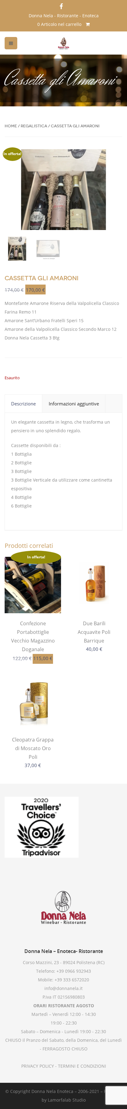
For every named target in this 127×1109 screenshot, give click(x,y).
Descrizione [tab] (23, 403)
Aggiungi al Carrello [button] (33, 600)
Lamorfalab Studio (67, 1100)
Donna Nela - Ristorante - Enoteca (64, 15)
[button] (112, 159)
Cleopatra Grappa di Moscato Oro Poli (33, 748)
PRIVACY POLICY (37, 1066)
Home (11, 126)
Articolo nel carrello (60, 24)
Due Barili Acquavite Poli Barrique (94, 632)
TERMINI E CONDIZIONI (81, 1066)
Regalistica (34, 126)
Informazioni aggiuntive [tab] (74, 403)
